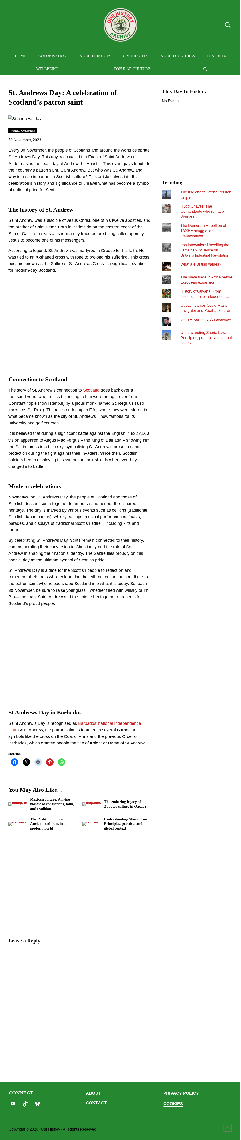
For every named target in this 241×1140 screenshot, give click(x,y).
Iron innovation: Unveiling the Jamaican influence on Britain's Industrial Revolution (205, 250)
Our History (50, 1129)
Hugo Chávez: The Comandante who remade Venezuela (202, 211)
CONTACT (96, 1103)
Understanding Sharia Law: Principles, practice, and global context (126, 823)
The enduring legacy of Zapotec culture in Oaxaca (125, 804)
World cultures (22, 130)
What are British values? (201, 264)
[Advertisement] (79, 323)
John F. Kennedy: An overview (206, 319)
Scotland (91, 390)
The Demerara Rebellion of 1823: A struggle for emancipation (203, 230)
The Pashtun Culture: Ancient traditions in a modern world (48, 823)
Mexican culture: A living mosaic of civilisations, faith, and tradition (52, 804)
